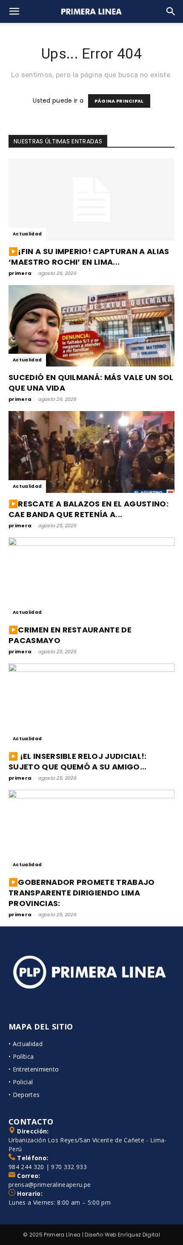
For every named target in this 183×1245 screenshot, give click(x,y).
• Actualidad (26, 1044)
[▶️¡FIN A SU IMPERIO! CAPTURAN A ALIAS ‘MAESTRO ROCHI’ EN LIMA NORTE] (91, 200)
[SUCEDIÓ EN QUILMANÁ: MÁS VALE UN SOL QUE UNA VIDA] (91, 326)
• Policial (21, 1082)
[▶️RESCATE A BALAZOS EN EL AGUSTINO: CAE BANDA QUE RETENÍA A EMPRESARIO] (91, 452)
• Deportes (24, 1095)
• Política (21, 1056)
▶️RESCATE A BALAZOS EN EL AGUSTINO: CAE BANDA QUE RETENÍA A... (89, 509)
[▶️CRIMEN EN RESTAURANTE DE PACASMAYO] (91, 578)
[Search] (171, 11)
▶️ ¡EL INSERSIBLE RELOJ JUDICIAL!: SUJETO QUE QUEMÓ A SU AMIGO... (78, 761)
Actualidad (27, 234)
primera (20, 273)
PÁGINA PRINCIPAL (119, 101)
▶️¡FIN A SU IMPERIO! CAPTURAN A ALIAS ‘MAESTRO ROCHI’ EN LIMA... (89, 256)
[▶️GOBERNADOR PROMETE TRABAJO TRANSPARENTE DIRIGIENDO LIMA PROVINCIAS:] (91, 831)
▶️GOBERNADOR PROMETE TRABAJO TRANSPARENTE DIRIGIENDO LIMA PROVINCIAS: (82, 893)
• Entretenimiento (34, 1069)
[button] (14, 11)
